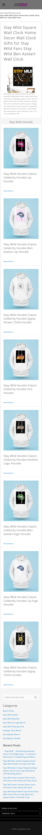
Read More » (9, 191)
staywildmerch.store (23, 829)
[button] (3, 4)
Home (2, 13)
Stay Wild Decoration (12, 13)
